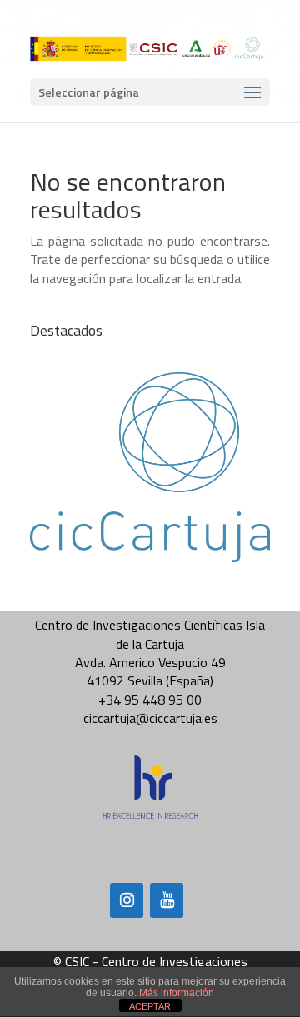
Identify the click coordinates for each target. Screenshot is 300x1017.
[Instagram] (126, 900)
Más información (176, 993)
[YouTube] (166, 900)
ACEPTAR (150, 1006)
